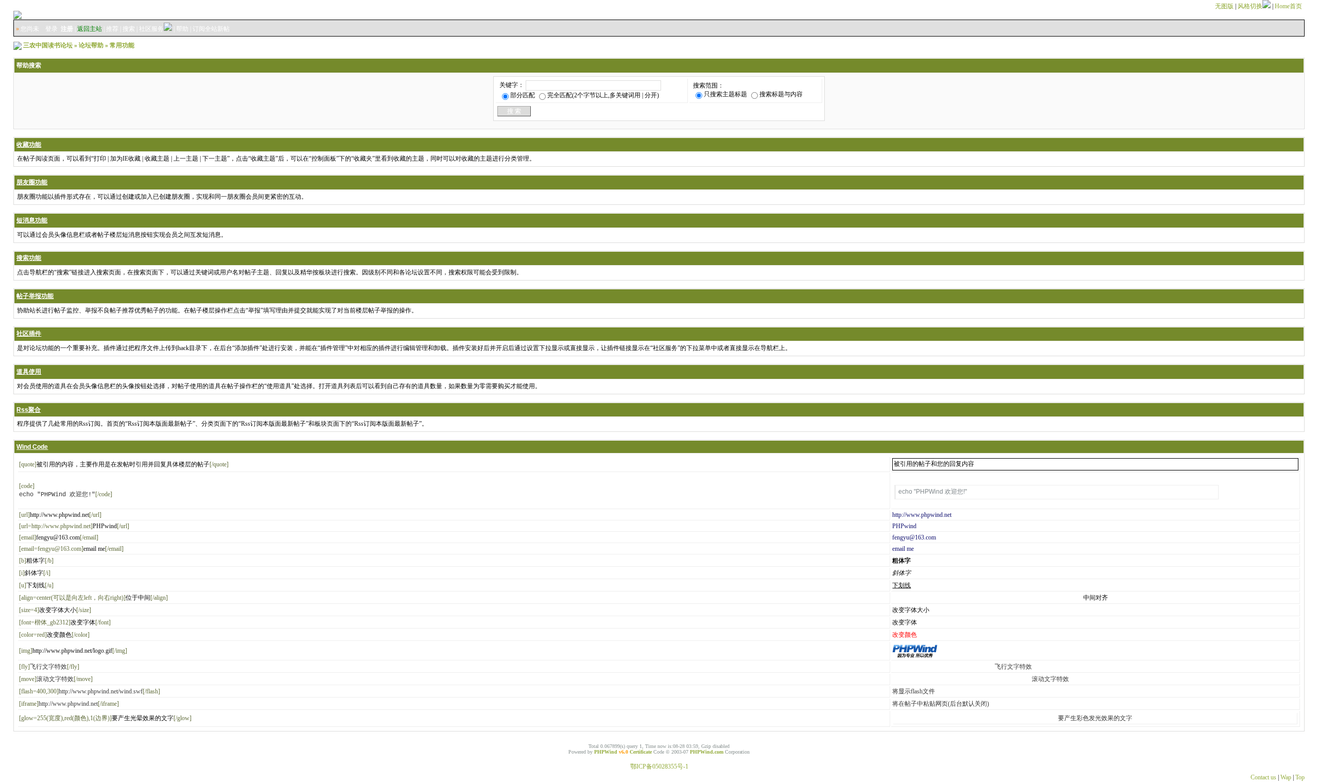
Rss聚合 (28, 409)
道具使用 (28, 371)
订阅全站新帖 (211, 28)
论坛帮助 (91, 45)
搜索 (129, 28)
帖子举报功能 (35, 296)
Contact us (1263, 777)
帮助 (182, 28)
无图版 (1224, 6)
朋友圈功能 (31, 182)
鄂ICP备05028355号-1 (659, 766)
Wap (1285, 777)
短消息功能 (31, 220)
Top (1300, 777)
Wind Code (32, 446)
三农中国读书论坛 (48, 45)
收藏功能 (28, 144)
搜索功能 (28, 258)
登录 (51, 28)
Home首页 (1288, 6)
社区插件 (28, 333)
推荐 (112, 28)
